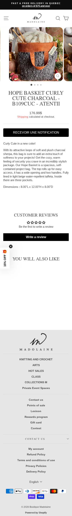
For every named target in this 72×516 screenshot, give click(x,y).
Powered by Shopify (36, 512)
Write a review (36, 237)
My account (36, 448)
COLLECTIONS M (36, 382)
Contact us (36, 399)
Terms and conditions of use (36, 460)
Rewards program (36, 416)
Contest (36, 428)
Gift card (36, 422)
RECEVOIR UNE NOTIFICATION (36, 132)
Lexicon (36, 411)
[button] (5, 258)
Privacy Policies (36, 465)
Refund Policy (36, 454)
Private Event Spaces (36, 388)
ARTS (36, 365)
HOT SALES (36, 370)
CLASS (36, 376)
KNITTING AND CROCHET (36, 359)
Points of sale (36, 405)
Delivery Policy (36, 471)
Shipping (22, 116)
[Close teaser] (11, 246)
